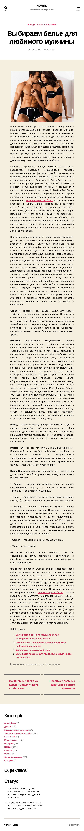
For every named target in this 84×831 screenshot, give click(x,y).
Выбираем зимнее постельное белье (37, 634)
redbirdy (37, 49)
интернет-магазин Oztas (39, 200)
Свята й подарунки (46, 25)
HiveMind (42, 5)
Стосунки (8, 760)
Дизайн (7, 726)
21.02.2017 (51, 49)
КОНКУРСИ (9, 736)
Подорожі (9, 743)
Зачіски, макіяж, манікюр (16, 729)
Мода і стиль (10, 740)
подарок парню (31, 664)
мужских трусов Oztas (50, 592)
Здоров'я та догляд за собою (18, 733)
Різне (6, 753)
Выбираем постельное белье (33, 638)
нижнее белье (18, 664)
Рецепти (8, 750)
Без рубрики (10, 723)
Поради (31, 25)
